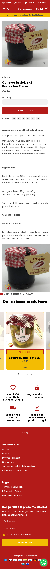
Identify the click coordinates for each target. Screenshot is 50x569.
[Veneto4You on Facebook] (23, 433)
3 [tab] (27, 374)
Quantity (6, 97)
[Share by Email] (33, 118)
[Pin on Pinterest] (23, 118)
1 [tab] (19, 374)
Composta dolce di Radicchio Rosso (27, 15)
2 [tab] (23, 374)
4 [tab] (31, 374)
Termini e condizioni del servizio (18, 466)
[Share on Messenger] (38, 118)
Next (45, 340)
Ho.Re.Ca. (7, 453)
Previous (4, 340)
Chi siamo (7, 449)
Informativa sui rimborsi (14, 470)
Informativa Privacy (12, 491)
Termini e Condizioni (12, 486)
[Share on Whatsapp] (28, 118)
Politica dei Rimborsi (12, 495)
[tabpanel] (25, 341)
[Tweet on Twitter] (19, 118)
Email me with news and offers (18, 535)
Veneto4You (32, 556)
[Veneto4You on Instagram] (27, 433)
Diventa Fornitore (11, 457)
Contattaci (8, 462)
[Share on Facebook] (14, 118)
